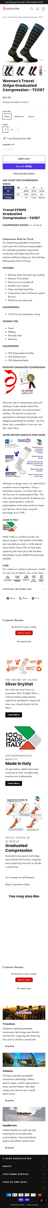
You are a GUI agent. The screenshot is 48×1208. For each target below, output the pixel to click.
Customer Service (16, 1174)
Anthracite (18, 116)
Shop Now (9, 1046)
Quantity (9, 145)
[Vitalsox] (24, 1060)
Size (5, 125)
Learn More (13, 428)
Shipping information (17, 589)
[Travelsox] (24, 1013)
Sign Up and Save (15, 1182)
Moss (7, 116)
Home (5, 17)
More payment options (24, 173)
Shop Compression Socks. (17, 884)
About (7, 1166)
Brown (31, 116)
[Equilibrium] (24, 1114)
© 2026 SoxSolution (17, 1158)
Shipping (6, 102)
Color (7, 111)
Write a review (24, 632)
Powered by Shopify (32, 1205)
